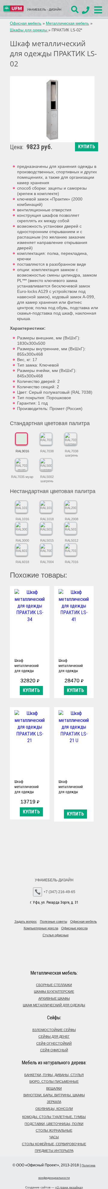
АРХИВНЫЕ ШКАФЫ (54, 998)
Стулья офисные (56, 935)
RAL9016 (22, 451)
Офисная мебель (25, 23)
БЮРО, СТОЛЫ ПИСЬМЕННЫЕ (54, 1081)
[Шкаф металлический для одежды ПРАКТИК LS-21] (29, 743)
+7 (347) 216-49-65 (59, 892)
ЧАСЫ (54, 1137)
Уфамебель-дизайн (54, 880)
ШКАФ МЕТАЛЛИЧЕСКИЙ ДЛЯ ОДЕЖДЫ (54, 1005)
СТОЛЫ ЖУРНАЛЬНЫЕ (54, 1130)
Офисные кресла (74, 928)
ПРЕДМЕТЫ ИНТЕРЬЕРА (54, 1150)
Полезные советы (53, 921)
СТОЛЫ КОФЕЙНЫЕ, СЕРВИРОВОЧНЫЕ (54, 1144)
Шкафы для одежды (29, 30)
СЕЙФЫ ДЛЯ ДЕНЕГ (54, 1036)
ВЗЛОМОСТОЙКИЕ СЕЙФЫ (54, 1030)
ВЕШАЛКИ (54, 1088)
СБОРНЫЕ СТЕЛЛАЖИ (54, 985)
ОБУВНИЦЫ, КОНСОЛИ (54, 1108)
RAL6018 (22, 562)
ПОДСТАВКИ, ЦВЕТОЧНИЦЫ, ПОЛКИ (54, 1124)
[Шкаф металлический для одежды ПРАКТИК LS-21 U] (73, 743)
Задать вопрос (25, 921)
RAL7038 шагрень (71, 453)
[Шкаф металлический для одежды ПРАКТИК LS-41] (73, 622)
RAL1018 (47, 519)
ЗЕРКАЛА (54, 1102)
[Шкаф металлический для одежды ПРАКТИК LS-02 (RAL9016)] (52, 109)
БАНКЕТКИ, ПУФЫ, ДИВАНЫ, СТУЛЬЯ (54, 1075)
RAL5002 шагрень (47, 479)
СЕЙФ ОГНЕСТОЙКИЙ (54, 1043)
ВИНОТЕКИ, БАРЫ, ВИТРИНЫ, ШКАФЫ (54, 1095)
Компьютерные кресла (41, 928)
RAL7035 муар (22, 477)
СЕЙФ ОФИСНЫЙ (54, 1050)
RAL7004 (47, 562)
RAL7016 (71, 562)
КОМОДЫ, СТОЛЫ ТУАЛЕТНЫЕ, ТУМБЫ (54, 1117)
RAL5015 (47, 540)
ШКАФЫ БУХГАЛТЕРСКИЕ (54, 991)
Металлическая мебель (67, 23)
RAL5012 (71, 540)
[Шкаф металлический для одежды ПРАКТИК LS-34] (29, 622)
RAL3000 (22, 540)
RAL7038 (47, 451)
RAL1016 (22, 519)
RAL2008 (71, 519)
